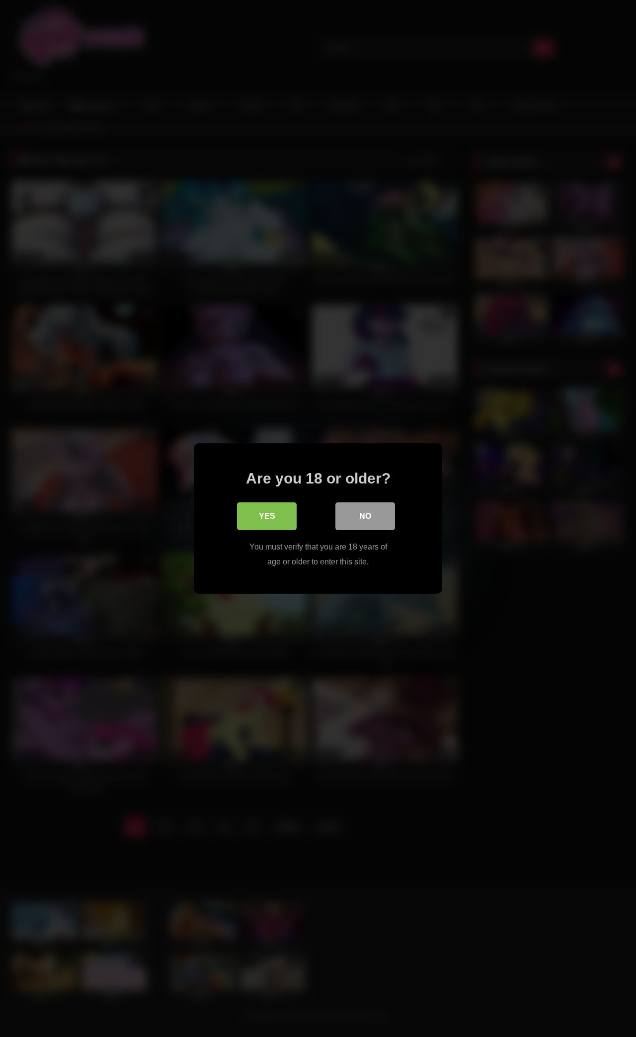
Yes (267, 516)
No (365, 516)
